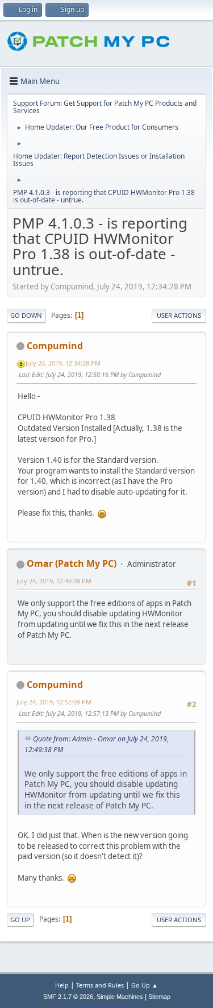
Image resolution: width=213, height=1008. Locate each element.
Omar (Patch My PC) (71, 563)
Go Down (26, 315)
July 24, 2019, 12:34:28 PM (63, 363)
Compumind (55, 345)
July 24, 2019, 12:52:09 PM (53, 702)
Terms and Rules (100, 985)
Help (62, 985)
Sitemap (159, 996)
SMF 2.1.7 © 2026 (68, 996)
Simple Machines (120, 996)
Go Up (20, 919)
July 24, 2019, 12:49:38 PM (53, 580)
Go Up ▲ (144, 985)
